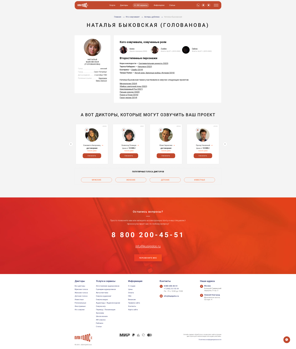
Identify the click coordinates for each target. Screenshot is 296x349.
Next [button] (225, 144)
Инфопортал (159, 5)
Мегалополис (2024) (128, 83)
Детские (165, 180)
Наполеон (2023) (145, 66)
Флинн (132, 49)
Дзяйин (164, 49)
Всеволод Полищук (129, 145)
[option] (92, 144)
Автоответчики (102, 293)
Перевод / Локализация (105, 310)
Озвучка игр (101, 306)
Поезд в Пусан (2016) (129, 95)
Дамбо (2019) (137, 70)
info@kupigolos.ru (148, 246)
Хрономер (100, 313)
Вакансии (132, 299)
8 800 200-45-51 (148, 234)
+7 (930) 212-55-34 (171, 289)
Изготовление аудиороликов (107, 286)
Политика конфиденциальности (210, 339)
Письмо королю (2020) (130, 92)
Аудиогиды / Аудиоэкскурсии (108, 303)
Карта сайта (133, 310)
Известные (199, 180)
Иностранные (80, 306)
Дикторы (124, 5)
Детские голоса (81, 296)
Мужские (96, 180)
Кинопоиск (103, 78)
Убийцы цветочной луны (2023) (133, 86)
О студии (131, 286)
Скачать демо (92, 151)
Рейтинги (99, 323)
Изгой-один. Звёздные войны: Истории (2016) (155, 73)
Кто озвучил (80, 310)
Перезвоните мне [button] (148, 258)
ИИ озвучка (100, 320)
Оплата (131, 293)
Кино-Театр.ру (101, 81)
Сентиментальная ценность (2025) (153, 63)
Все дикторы (80, 286)
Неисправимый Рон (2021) (131, 89)
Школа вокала (102, 316)
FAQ (129, 296)
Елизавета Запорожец (92, 145)
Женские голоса (81, 293)
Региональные (80, 303)
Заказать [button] (92, 156)
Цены (130, 289)
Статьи (172, 5)
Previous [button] (71, 144)
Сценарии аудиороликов (106, 289)
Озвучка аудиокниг (103, 296)
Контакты (132, 306)
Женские (130, 180)
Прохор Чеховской (203, 145)
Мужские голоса (81, 289)
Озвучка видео (102, 299)
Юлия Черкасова (166, 145)
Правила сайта (134, 303)
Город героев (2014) (128, 98)
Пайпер (195, 49)
